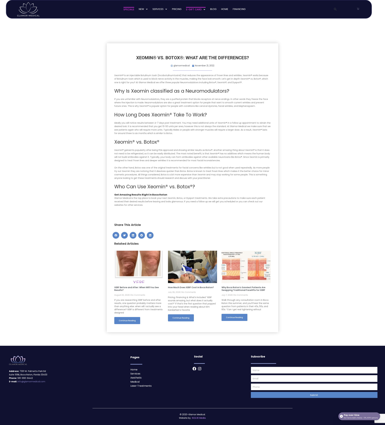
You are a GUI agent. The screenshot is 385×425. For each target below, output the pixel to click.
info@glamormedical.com (31, 381)
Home (224, 9)
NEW (141, 9)
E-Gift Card (194, 9)
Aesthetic (136, 377)
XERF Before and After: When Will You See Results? (136, 289)
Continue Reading (127, 320)
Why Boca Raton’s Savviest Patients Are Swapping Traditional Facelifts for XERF (243, 289)
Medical (135, 381)
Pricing (177, 9)
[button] (335, 9)
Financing (239, 9)
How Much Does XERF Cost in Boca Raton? (191, 287)
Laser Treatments (141, 386)
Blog (213, 9)
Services (157, 9)
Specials (128, 9)
